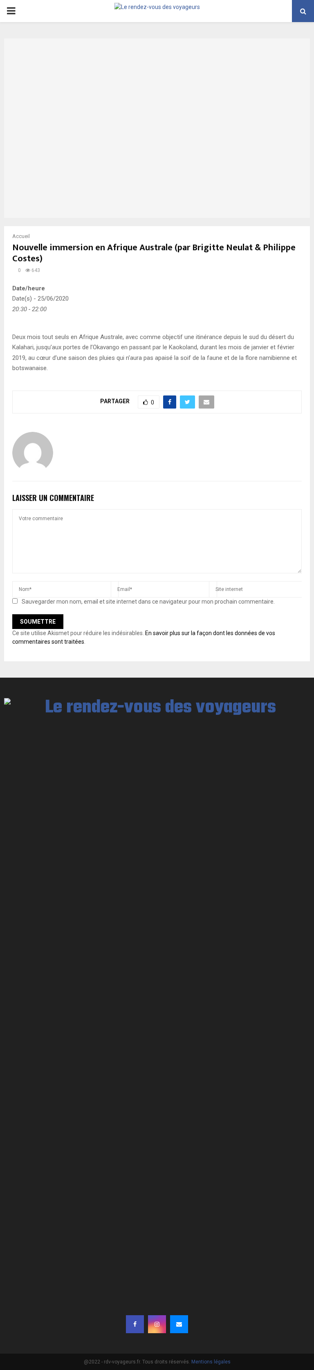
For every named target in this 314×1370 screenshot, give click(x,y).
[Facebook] (135, 1324)
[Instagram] (157, 1324)
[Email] (179, 1324)
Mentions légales (211, 1362)
